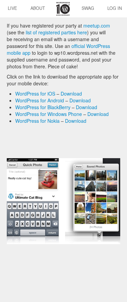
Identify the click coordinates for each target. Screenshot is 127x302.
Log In (114, 8)
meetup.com (96, 25)
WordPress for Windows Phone (48, 114)
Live (12, 8)
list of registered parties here (56, 32)
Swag (88, 8)
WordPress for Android (39, 100)
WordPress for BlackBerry (42, 107)
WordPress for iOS (35, 93)
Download (71, 93)
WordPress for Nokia (37, 120)
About (37, 8)
